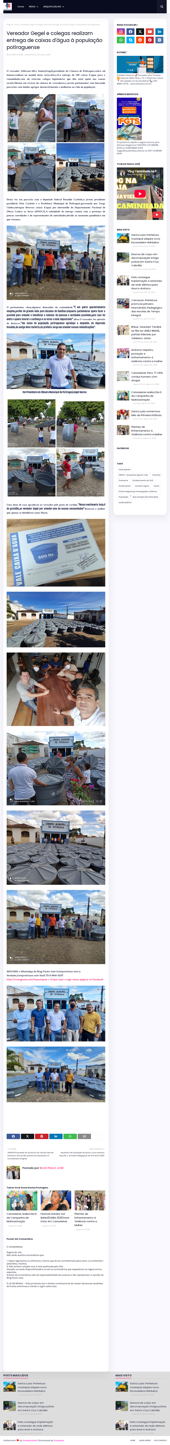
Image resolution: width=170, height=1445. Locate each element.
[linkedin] (159, 31)
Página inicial (13, 24)
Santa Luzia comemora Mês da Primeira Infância (146, 413)
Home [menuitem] (21, 6)
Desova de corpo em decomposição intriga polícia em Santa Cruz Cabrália (145, 259)
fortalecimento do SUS (142, 480)
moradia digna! (142, 486)
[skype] (130, 40)
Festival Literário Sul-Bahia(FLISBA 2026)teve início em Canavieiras (55, 1217)
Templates (59, 1440)
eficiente (156, 475)
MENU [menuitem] (32, 6)
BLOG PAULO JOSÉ (15, 54)
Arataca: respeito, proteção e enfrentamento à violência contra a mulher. (147, 355)
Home (132, 1440)
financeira (123, 480)
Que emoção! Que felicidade (145, 497)
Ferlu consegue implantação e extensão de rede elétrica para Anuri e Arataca (146, 282)
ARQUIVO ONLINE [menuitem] (52, 6)
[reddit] (140, 40)
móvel (156, 486)
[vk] (159, 40)
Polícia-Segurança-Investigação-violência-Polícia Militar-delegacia (138, 492)
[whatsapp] (121, 40)
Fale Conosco (160, 1440)
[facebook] (130, 31)
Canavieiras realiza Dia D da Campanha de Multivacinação (22, 1217)
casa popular (124, 469)
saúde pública (125, 502)
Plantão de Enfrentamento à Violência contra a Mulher (86, 1219)
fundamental (124, 486)
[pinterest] (150, 40)
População (123, 497)
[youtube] (150, 31)
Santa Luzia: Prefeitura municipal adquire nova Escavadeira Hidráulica (145, 238)
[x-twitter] (140, 31)
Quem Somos (145, 1440)
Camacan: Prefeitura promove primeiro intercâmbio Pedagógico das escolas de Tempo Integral (146, 307)
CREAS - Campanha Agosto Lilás (133, 475)
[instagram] (121, 31)
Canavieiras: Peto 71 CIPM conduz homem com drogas (147, 376)
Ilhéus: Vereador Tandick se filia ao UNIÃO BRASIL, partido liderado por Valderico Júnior (146, 332)
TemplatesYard (29, 1440)
